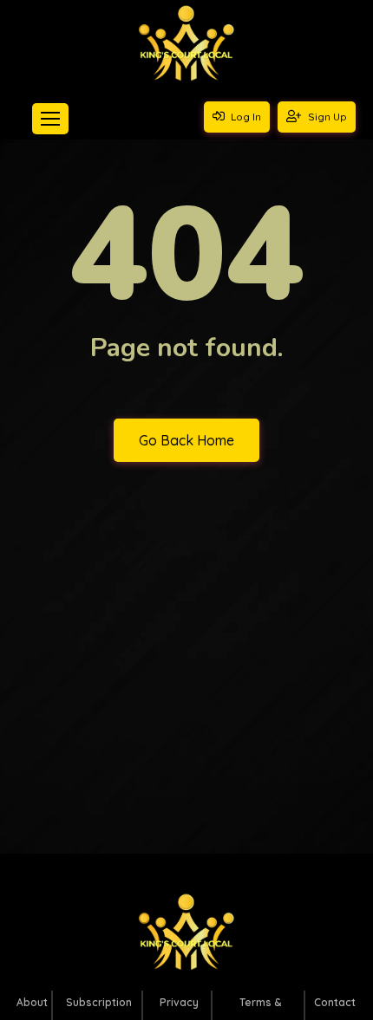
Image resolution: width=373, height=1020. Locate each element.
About (32, 1002)
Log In (244, 116)
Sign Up (326, 116)
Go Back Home (186, 440)
